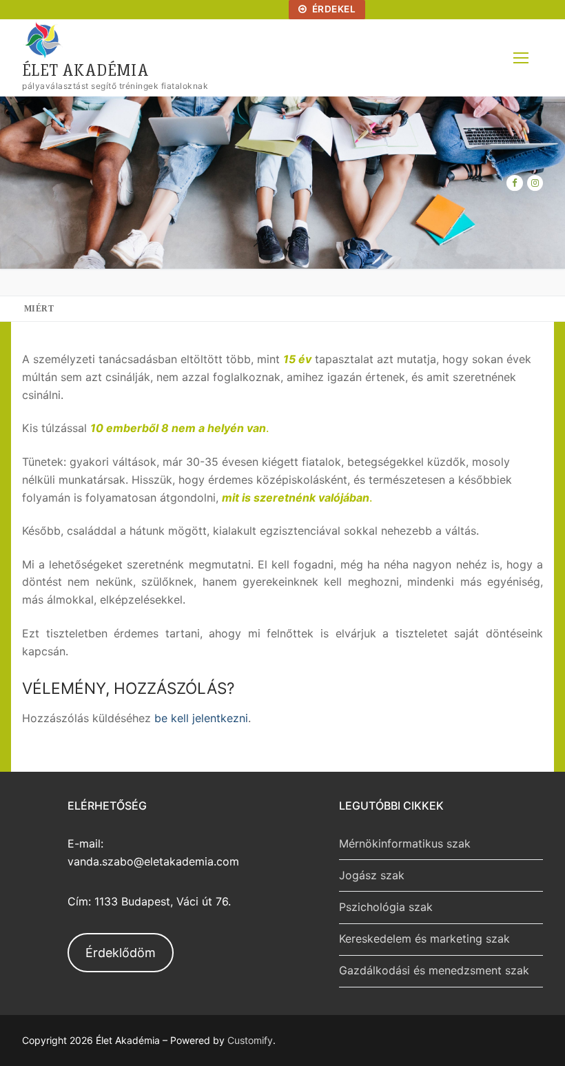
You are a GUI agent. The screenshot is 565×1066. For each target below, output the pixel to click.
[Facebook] (514, 183)
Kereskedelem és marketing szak (424, 938)
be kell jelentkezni (201, 718)
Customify (250, 1040)
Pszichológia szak (386, 907)
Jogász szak (371, 875)
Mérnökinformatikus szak (405, 843)
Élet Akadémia (85, 69)
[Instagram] (535, 183)
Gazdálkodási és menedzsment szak (434, 970)
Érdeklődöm (120, 952)
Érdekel (332, 8)
